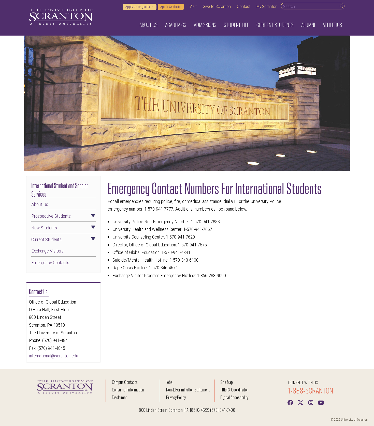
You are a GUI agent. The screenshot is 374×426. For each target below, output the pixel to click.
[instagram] (311, 402)
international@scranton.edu (53, 356)
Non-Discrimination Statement (188, 389)
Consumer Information (128, 389)
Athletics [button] (332, 24)
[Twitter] (300, 402)
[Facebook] (290, 402)
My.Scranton (266, 6)
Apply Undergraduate (139, 7)
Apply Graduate (170, 7)
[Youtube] (321, 402)
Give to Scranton (217, 6)
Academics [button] (175, 24)
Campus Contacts (124, 382)
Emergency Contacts (50, 262)
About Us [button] (148, 24)
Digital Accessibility (234, 397)
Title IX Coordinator (234, 389)
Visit (193, 6)
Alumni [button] (308, 24)
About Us (39, 204)
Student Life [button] (236, 24)
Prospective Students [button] (51, 216)
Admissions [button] (205, 24)
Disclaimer (119, 397)
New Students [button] (44, 228)
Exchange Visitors (47, 251)
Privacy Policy (176, 397)
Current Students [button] (275, 24)
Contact (243, 6)
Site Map (226, 382)
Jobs (169, 382)
